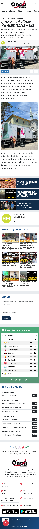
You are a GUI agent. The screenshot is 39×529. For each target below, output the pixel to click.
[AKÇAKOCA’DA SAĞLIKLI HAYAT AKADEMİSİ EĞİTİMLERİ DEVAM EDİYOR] (10, 275)
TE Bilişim (24, 526)
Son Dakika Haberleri (10, 505)
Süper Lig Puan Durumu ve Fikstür (7, 499)
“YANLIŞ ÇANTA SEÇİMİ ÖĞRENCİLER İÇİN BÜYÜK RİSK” (27, 265)
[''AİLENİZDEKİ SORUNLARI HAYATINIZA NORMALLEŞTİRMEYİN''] (10, 237)
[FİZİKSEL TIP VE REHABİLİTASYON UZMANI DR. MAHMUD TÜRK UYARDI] (28, 237)
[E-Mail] (14, 221)
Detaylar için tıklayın (19, 380)
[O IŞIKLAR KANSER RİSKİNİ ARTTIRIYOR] (10, 257)
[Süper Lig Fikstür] (36, 387)
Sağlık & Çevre (17, 18)
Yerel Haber (26, 454)
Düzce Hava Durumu (30, 484)
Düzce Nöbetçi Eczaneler (7, 485)
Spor (30, 11)
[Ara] (36, 4)
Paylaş (6, 71)
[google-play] (29, 512)
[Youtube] (23, 447)
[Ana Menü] (2, 4)
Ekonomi (12, 454)
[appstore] (11, 512)
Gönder (6, 318)
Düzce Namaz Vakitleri (7, 492)
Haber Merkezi (19, 217)
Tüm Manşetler (28, 498)
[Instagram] (19, 447)
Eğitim (18, 454)
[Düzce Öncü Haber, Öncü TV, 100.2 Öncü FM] (18, 4)
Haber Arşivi (27, 505)
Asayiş (4, 11)
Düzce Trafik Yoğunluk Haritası (26, 492)
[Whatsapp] (27, 447)
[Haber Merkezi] (6, 218)
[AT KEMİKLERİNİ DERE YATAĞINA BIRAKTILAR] (28, 275)
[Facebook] (12, 447)
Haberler (5, 18)
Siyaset (12, 11)
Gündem (21, 11)
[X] (15, 447)
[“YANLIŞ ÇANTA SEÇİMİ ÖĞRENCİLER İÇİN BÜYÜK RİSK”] (28, 257)
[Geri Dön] (6, 523)
